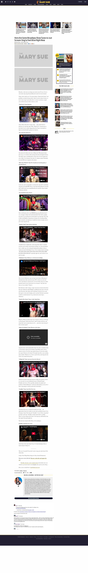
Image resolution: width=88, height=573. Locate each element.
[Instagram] (10, 2)
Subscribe (80, 1)
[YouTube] (15, 2)
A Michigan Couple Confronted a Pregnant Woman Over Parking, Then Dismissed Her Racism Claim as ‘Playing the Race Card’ (21, 31)
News (26, 4)
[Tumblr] (12, 2)
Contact (49, 538)
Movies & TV (30, 4)
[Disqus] (33, 516)
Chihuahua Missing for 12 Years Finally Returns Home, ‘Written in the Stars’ (66, 123)
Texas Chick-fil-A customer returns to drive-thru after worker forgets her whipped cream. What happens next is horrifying (67, 118)
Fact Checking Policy (39, 538)
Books (35, 4)
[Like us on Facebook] (8, 2)
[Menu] (2, 2)
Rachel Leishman (17, 42)
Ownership (45, 538)
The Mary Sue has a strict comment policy (29, 462)
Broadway (21, 470)
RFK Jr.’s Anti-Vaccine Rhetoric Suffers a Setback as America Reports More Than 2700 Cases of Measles (55, 31)
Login (85, 1)
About (58, 4)
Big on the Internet (40, 4)
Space (51, 4)
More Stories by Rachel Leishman (33, 498)
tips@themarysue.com (35, 467)
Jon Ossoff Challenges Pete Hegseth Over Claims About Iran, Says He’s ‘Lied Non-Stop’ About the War (32, 31)
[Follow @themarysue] (6, 2)
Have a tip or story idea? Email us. (65, 131)
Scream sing (25, 470)
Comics (47, 4)
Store (62, 4)
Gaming (54, 4)
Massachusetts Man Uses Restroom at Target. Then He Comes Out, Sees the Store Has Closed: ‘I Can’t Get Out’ (65, 81)
